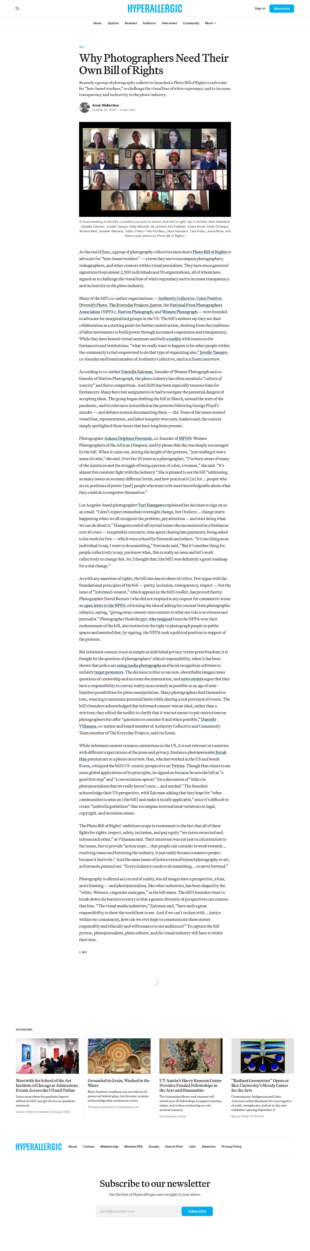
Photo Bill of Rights (210, 251)
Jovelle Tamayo (213, 352)
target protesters (108, 672)
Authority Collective (176, 298)
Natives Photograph (135, 311)
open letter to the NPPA (105, 605)
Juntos (156, 305)
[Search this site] (17, 8)
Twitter (178, 765)
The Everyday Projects (128, 305)
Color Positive (209, 298)
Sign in (260, 8)
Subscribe (282, 9)
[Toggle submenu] (215, 23)
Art (82, 47)
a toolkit (174, 338)
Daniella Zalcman (137, 371)
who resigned (160, 618)
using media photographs (139, 665)
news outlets (192, 678)
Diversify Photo (93, 305)
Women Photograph (179, 311)
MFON (185, 438)
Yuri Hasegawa (151, 505)
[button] (209, 23)
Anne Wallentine (105, 105)
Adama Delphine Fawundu (128, 438)
